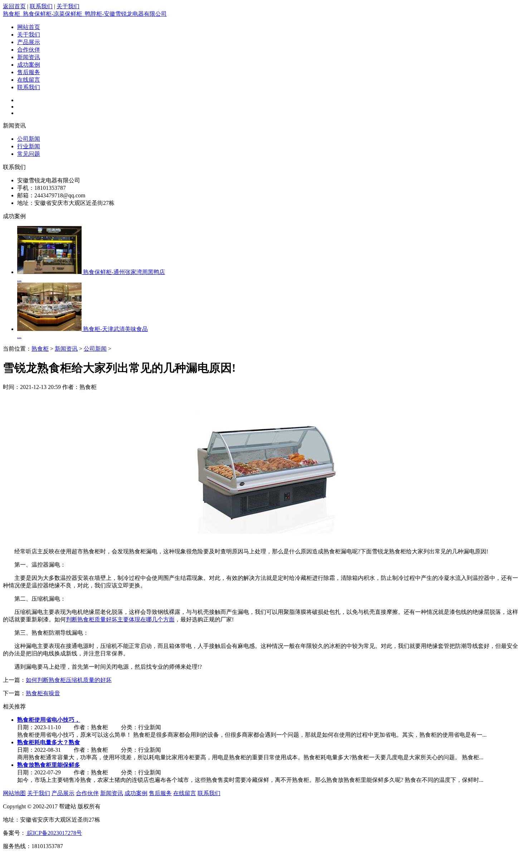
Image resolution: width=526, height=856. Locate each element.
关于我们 (68, 6)
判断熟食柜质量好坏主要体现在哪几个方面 (120, 619)
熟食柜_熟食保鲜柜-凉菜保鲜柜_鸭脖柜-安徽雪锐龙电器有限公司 (85, 14)
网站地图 (14, 793)
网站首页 (28, 27)
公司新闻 (28, 139)
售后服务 (28, 72)
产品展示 (28, 42)
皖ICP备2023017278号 (54, 833)
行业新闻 (28, 146)
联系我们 (41, 6)
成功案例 (28, 65)
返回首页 (14, 6)
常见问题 (28, 154)
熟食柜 (40, 349)
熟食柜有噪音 (43, 693)
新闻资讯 (28, 57)
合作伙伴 (28, 50)
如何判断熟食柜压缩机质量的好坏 (69, 680)
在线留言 (28, 80)
